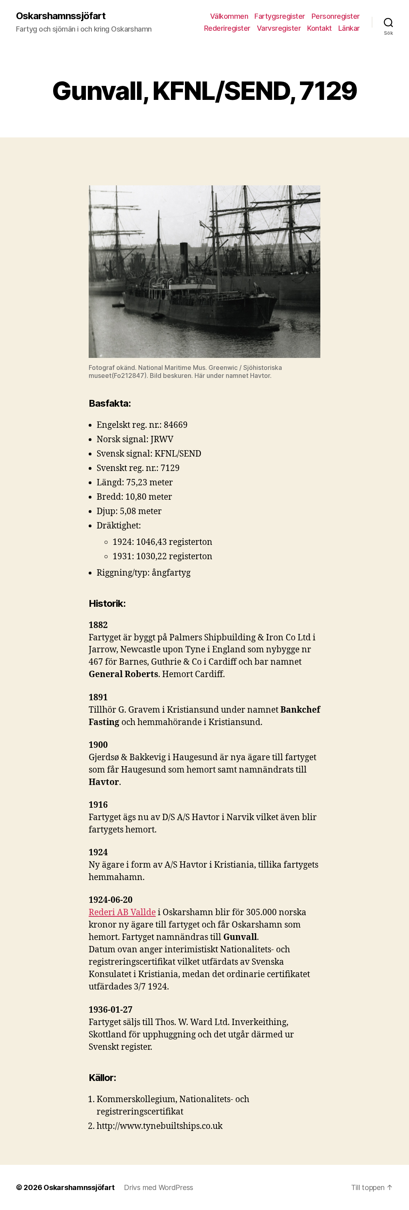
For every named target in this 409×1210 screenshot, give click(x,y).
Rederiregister (227, 28)
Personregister (336, 16)
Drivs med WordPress (158, 1187)
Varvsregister (279, 28)
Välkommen (229, 16)
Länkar (349, 28)
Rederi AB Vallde (122, 912)
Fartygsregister (279, 16)
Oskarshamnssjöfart (60, 16)
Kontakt (319, 28)
